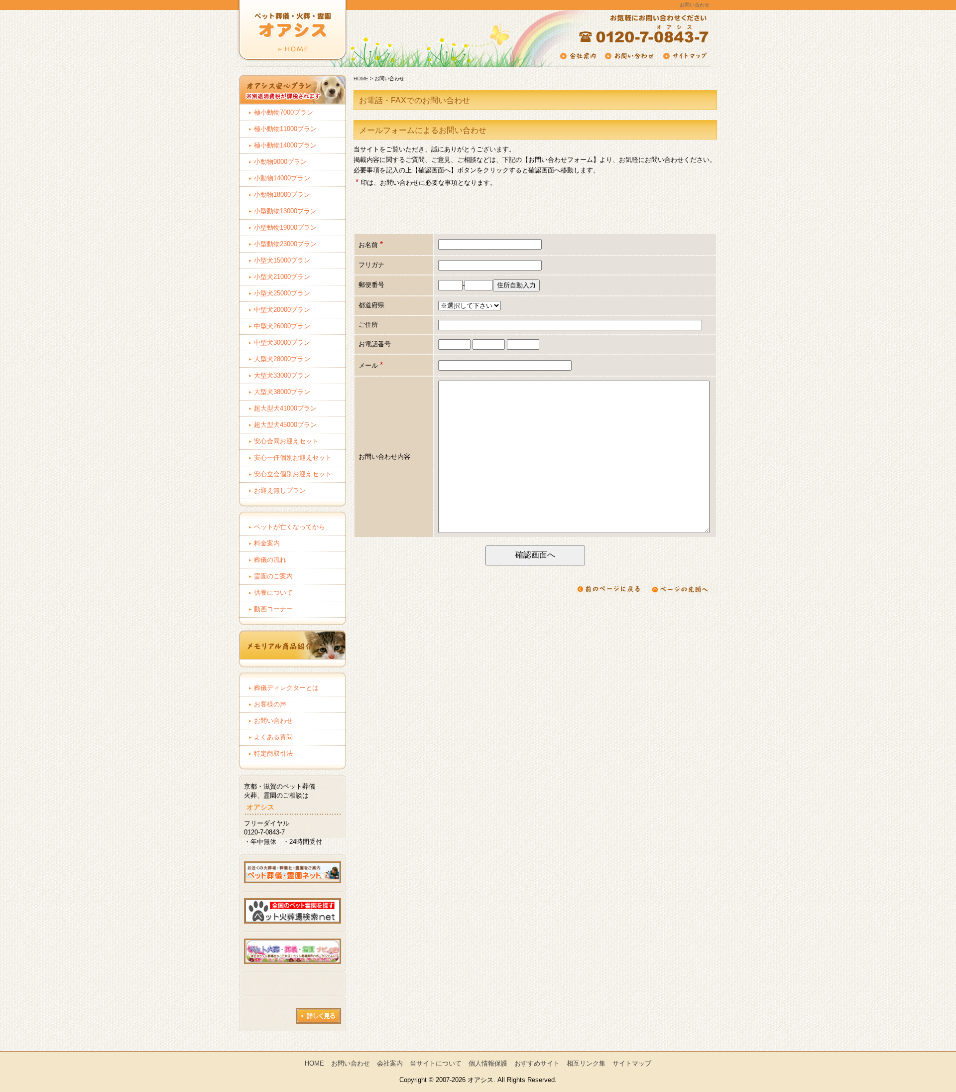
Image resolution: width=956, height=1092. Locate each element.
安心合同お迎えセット (286, 441)
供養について (273, 592)
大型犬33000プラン (282, 375)
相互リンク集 (586, 1063)
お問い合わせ (273, 720)
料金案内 (267, 543)
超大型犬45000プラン (285, 424)
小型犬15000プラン (282, 260)
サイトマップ (631, 1063)
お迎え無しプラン (280, 490)
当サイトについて (436, 1063)
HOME (361, 78)
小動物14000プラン (282, 178)
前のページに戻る (609, 589)
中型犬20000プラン (282, 309)
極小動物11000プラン (285, 129)
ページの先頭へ (682, 589)
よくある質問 (273, 737)
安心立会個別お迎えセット (293, 474)
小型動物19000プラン (285, 227)
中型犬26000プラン (282, 326)
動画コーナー (273, 609)
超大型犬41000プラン (285, 408)
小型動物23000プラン (285, 244)
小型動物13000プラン (285, 211)
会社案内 (390, 1063)
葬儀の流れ (270, 559)
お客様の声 (270, 704)
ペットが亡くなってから (289, 527)
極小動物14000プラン (285, 145)
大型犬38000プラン (282, 392)
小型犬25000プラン (282, 293)
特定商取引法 (273, 753)
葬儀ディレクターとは (286, 687)
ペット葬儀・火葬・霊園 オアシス (290, 37)
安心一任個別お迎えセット (293, 457)
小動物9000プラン (280, 161)
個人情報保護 (488, 1063)
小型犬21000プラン (282, 276)
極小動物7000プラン (283, 112)
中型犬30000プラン (282, 342)
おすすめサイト (537, 1063)
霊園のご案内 (273, 576)
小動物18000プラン (282, 194)
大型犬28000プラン (282, 359)
